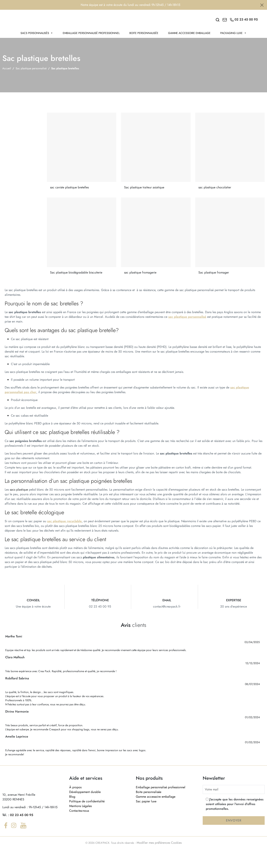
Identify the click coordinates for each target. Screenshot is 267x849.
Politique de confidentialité (87, 801)
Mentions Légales (80, 806)
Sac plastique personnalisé (31, 68)
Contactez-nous (79, 810)
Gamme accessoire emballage (189, 33)
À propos (75, 787)
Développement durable (85, 792)
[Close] (262, 5)
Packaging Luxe (231, 33)
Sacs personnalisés (35, 33)
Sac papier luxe (146, 801)
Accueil (6, 68)
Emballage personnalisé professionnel (91, 33)
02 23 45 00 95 (21, 815)
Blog (72, 796)
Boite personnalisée (143, 33)
